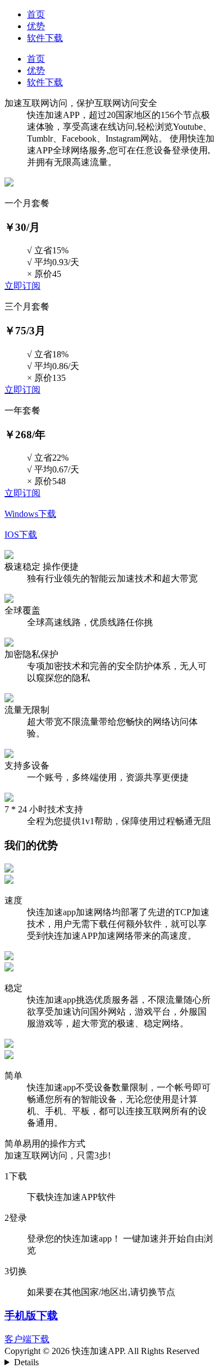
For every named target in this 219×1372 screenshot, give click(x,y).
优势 (36, 26)
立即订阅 (22, 285)
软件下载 (45, 38)
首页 (36, 14)
